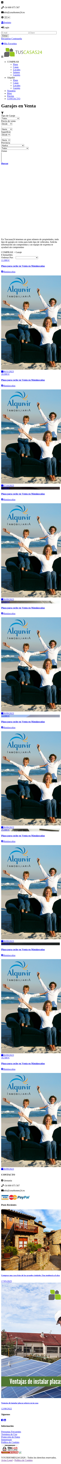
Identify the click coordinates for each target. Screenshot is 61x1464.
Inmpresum (6, 1439)
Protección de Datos (10, 1437)
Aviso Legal (7, 1460)
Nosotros (11, 91)
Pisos (15, 64)
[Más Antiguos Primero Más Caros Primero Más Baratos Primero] (27, 257)
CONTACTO (13, 98)
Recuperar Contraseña (11, 38)
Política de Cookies (10, 1442)
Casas (16, 67)
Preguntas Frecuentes (11, 1431)
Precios (10, 96)
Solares (16, 72)
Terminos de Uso (9, 1434)
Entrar (5, 36)
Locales (16, 69)
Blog (9, 93)
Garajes (16, 75)
